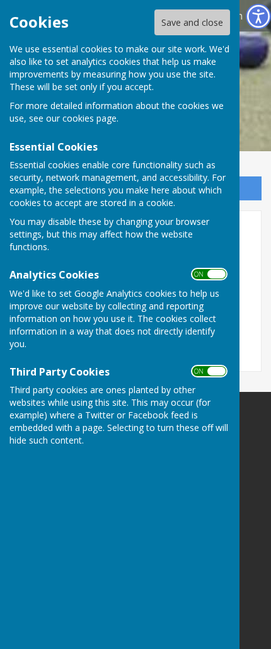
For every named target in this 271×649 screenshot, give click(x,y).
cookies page (89, 118)
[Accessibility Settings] (258, 16)
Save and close (192, 22)
